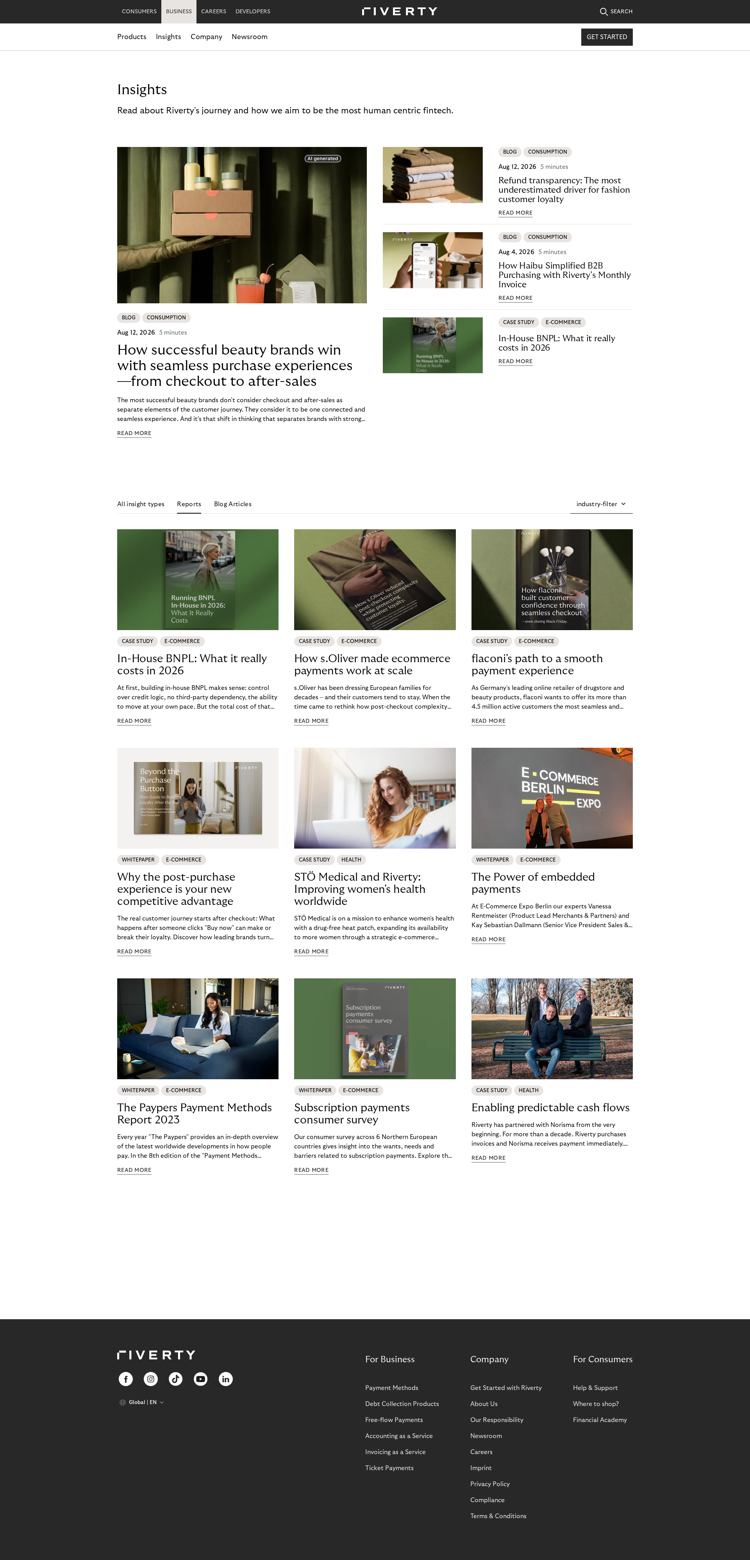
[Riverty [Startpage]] (397, 11)
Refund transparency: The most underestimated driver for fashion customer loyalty (564, 190)
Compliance (487, 1500)
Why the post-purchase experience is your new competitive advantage (176, 889)
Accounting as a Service (399, 1436)
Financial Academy (600, 1420)
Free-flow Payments (394, 1420)
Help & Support (595, 1388)
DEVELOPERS (253, 11)
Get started (607, 37)
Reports (189, 504)
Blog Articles (233, 504)
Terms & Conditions (498, 1516)
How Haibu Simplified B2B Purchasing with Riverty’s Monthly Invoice (564, 275)
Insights (168, 37)
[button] (601, 504)
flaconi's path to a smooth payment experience (537, 665)
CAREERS (213, 11)
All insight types (140, 504)
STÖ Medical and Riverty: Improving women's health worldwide (360, 889)
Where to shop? (596, 1404)
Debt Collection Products (402, 1404)
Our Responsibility (496, 1420)
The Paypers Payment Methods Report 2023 (194, 1114)
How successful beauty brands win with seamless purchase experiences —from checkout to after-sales (235, 366)
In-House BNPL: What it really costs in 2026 (556, 343)
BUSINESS (179, 11)
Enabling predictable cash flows (550, 1108)
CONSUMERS (139, 11)
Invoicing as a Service (395, 1452)
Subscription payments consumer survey (352, 1114)
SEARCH (622, 11)
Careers (481, 1452)
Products (131, 37)
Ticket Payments (389, 1468)
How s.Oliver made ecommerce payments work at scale (372, 665)
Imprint (481, 1468)
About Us (484, 1404)
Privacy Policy (490, 1484)
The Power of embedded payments (533, 883)
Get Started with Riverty (506, 1388)
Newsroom (250, 37)
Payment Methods (391, 1388)
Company (206, 37)
